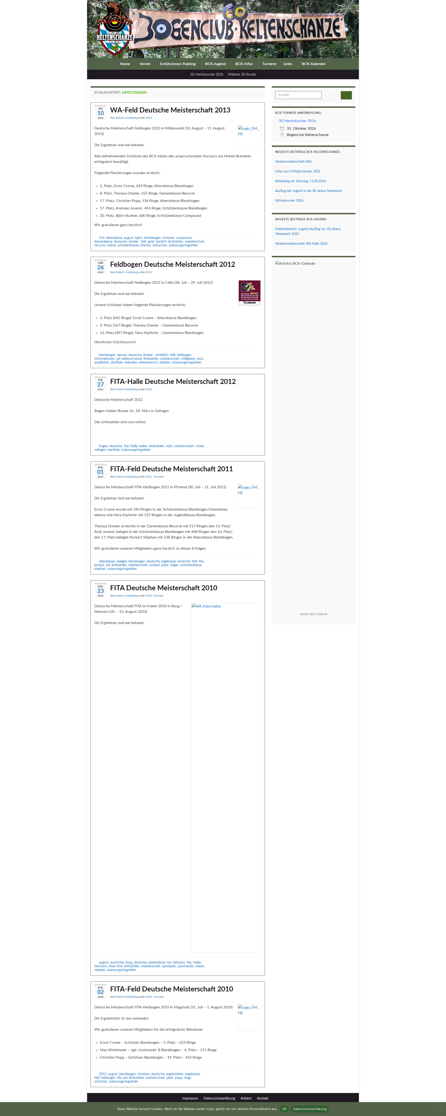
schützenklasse (128, 245)
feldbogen (184, 355)
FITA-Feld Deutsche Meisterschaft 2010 (171, 989)
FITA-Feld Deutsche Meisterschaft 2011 (171, 469)
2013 (149, 117)
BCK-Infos (244, 64)
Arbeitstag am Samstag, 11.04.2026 (300, 181)
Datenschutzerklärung (219, 1098)
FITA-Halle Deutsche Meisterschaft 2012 (173, 381)
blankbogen (152, 238)
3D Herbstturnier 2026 (206, 74)
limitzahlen (175, 241)
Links (288, 64)
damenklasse (103, 241)
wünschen (159, 245)
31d (102, 238)
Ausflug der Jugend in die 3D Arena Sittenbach (308, 191)
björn (138, 238)
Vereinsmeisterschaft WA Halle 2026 (301, 243)
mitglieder (188, 358)
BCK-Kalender (314, 64)
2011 (149, 476)
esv (169, 962)
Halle (134, 446)
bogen (103, 446)
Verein (145, 64)
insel (112, 966)
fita (126, 446)
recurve (99, 245)
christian (168, 238)
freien (197, 962)
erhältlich (161, 355)
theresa (145, 245)
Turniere (269, 64)
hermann (100, 966)
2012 (149, 272)
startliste (117, 362)
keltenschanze (132, 358)
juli (118, 358)
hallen (143, 446)
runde (199, 446)
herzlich (161, 241)
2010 (149, 595)
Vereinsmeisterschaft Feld (293, 161)
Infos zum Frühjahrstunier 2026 (297, 171)
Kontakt (262, 1098)
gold (151, 241)
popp (178, 1078)
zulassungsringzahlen (183, 245)
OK (284, 1109)
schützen (100, 1081)
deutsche (120, 241)
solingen (100, 450)
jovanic (99, 565)
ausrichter (117, 962)
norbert (154, 565)
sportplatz (169, 966)
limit (120, 966)
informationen (104, 358)
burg (129, 962)
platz (164, 565)
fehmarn (179, 962)
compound (184, 238)
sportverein (186, 966)
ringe (187, 1078)
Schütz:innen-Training (178, 64)
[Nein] (440, 1109)
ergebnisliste (174, 1074)
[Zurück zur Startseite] (223, 29)
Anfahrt (246, 1098)
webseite (130, 362)
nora (200, 358)
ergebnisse (168, 561)
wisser (199, 966)
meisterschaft (194, 241)
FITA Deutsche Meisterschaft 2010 (163, 588)
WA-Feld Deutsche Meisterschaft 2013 (170, 110)
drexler (134, 241)
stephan (100, 569)
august (128, 238)
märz (169, 446)
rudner (111, 245)
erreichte (184, 561)
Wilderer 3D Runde (242, 74)
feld (143, 241)
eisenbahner (156, 962)
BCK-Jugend (216, 64)
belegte (122, 561)
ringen (174, 565)
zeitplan (164, 362)
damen (122, 355)
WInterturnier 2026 (289, 200)
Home (125, 64)
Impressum (190, 1098)
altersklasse (114, 238)
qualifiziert (101, 362)
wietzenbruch (148, 362)
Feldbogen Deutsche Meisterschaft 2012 (172, 264)
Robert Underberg (127, 117)
